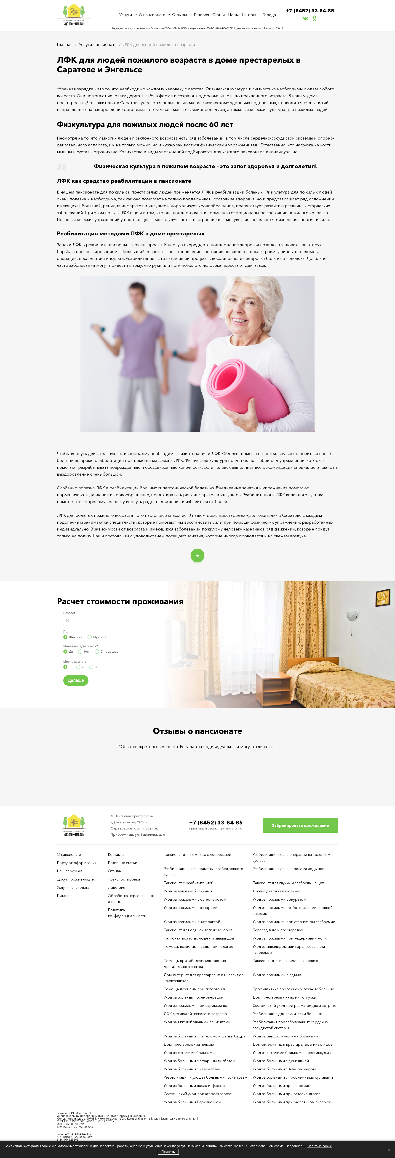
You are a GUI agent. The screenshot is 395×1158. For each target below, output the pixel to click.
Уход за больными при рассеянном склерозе (292, 1102)
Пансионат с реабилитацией (188, 883)
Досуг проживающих (76, 879)
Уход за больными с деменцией (281, 1060)
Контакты (250, 14)
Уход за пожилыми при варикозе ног (196, 1005)
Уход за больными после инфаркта (194, 1085)
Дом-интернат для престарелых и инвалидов (292, 1044)
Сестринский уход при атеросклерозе (198, 1093)
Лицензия (116, 887)
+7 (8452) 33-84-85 (310, 11)
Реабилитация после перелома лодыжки (288, 868)
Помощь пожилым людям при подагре (198, 946)
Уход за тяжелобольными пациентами (197, 1022)
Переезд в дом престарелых (278, 930)
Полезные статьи (122, 862)
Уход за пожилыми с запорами (190, 907)
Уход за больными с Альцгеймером (284, 1069)
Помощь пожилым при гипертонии (195, 989)
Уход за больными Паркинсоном (192, 1102)
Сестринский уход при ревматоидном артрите (294, 1005)
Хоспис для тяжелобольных (277, 891)
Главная (65, 44)
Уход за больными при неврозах (281, 1085)
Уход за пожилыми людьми (277, 974)
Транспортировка (124, 879)
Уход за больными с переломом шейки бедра (204, 1036)
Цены (233, 14)
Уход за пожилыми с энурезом (279, 899)
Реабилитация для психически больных (287, 1013)
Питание (64, 895)
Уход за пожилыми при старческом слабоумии (294, 921)
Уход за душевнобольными (188, 891)
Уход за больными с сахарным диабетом (199, 1060)
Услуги (125, 14)
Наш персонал (69, 871)
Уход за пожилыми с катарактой (192, 921)
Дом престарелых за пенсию (189, 1044)
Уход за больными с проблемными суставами (293, 1077)
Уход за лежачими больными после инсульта (292, 1052)
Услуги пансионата (98, 44)
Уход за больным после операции (193, 997)
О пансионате (152, 14)
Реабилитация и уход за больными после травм (205, 1077)
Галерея (201, 14)
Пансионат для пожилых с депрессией (197, 854)
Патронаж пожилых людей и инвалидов (199, 938)
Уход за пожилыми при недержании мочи (290, 938)
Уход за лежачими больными (189, 1052)
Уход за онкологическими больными (285, 1036)
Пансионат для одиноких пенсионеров (198, 930)
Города (269, 14)
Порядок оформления (76, 862)
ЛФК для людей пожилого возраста (195, 1013)
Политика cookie (319, 1146)
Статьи (218, 14)
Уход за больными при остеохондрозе (287, 1093)
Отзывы (179, 14)
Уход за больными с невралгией (192, 1069)
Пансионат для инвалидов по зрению (285, 960)
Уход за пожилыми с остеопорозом (195, 899)
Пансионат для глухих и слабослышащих (288, 883)
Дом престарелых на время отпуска (284, 997)
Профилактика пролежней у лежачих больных (293, 989)
